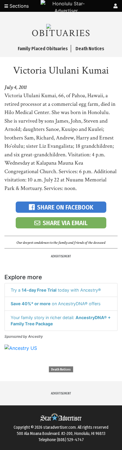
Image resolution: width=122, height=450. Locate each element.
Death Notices (61, 369)
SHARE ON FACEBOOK (65, 207)
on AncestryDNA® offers (56, 303)
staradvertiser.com (59, 427)
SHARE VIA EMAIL (65, 223)
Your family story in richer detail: (61, 320)
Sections (18, 6)
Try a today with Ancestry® (56, 290)
